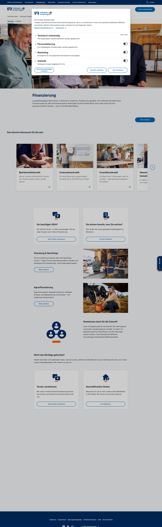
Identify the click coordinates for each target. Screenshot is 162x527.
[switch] (125, 43)
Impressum (60, 28)
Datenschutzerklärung (43, 28)
